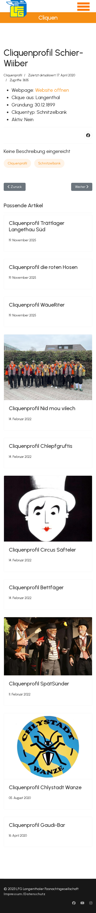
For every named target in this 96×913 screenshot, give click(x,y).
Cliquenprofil (13, 75)
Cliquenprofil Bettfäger (36, 587)
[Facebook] (88, 135)
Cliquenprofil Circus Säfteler (42, 549)
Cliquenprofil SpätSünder (39, 683)
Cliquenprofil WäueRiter (37, 304)
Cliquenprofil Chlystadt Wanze (45, 787)
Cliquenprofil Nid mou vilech (42, 408)
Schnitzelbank (49, 163)
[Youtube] (82, 903)
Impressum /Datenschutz (24, 894)
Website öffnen (52, 90)
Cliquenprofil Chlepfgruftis (40, 446)
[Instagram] (90, 903)
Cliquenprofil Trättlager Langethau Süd (36, 226)
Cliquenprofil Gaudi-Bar (37, 825)
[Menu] (80, 8)
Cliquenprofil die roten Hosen (43, 267)
